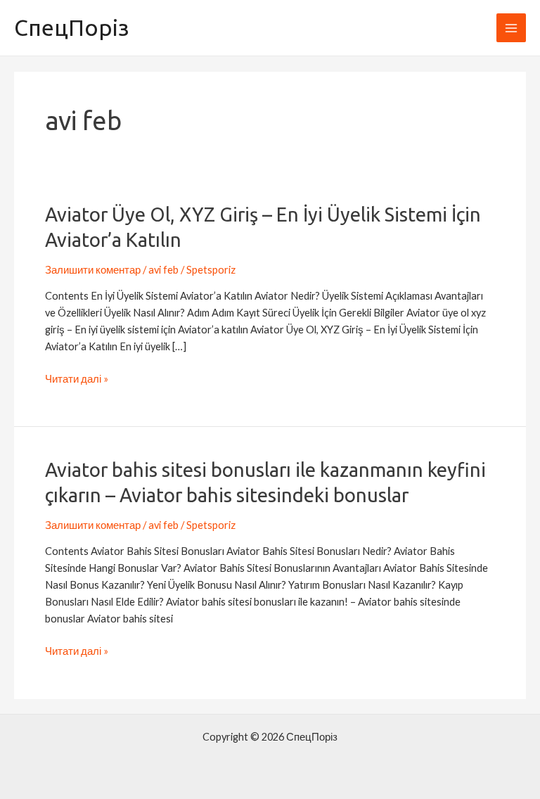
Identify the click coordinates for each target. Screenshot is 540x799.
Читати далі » (76, 379)
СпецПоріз (71, 27)
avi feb (163, 270)
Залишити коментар (93, 270)
